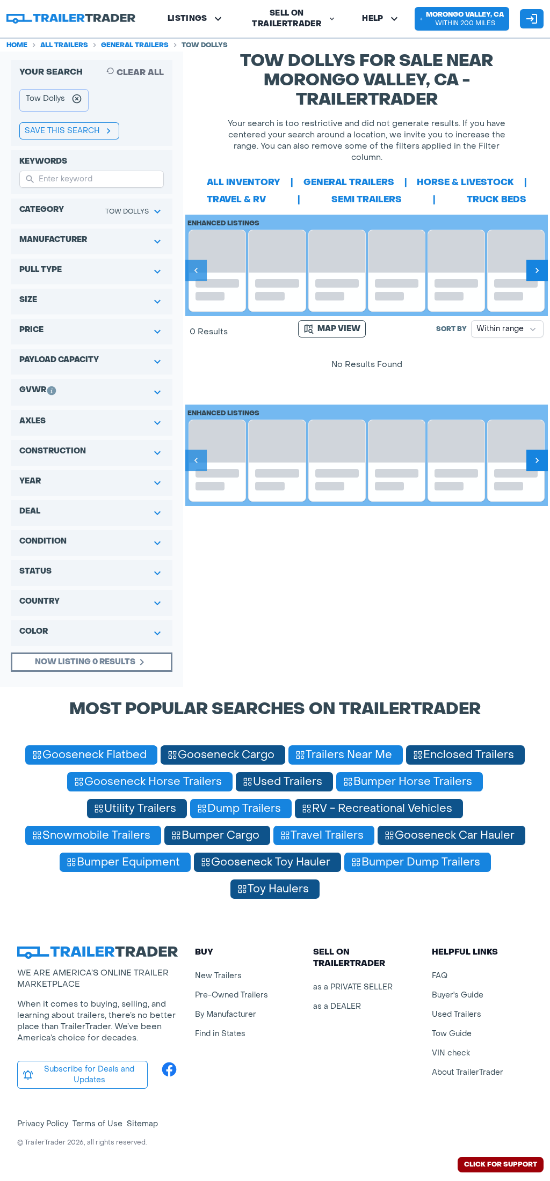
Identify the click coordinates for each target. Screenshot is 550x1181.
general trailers (348, 182)
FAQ (439, 976)
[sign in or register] (532, 18)
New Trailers (218, 976)
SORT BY (451, 329)
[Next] (537, 270)
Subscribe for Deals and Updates (89, 1074)
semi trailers (366, 199)
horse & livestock (465, 182)
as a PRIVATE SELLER (353, 987)
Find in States (220, 1034)
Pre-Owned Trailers (231, 995)
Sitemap (142, 1124)
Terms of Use (97, 1124)
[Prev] (196, 270)
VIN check (451, 1053)
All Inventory (243, 182)
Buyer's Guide (457, 995)
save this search (62, 131)
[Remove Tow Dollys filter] (76, 100)
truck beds (496, 199)
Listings (187, 18)
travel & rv (236, 199)
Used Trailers (456, 1014)
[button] (462, 19)
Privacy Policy (42, 1124)
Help (372, 18)
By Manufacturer (225, 1014)
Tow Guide (452, 1034)
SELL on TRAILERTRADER (286, 18)
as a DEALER (337, 1006)
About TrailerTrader (467, 1072)
